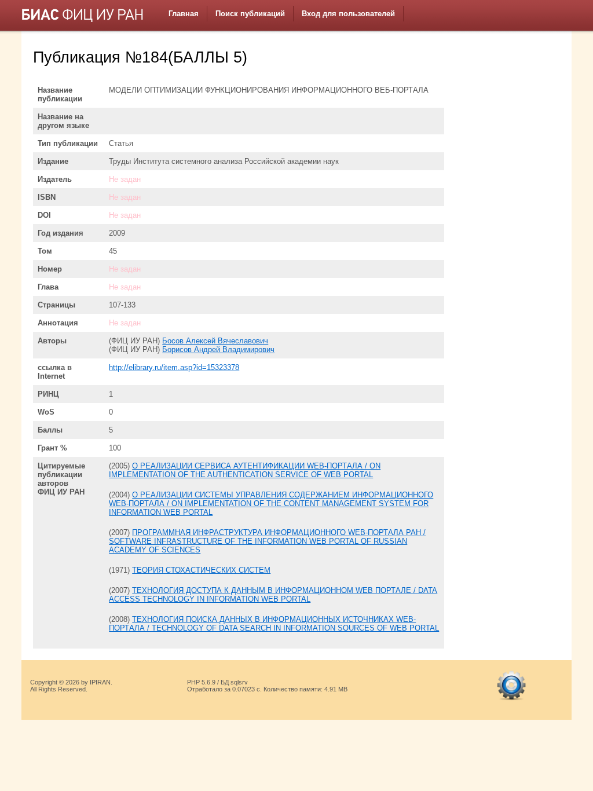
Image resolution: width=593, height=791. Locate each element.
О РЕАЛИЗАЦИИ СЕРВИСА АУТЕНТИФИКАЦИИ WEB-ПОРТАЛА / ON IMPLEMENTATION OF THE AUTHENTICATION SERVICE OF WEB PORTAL (244, 470)
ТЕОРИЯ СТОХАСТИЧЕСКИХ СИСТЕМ (201, 570)
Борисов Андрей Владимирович (218, 349)
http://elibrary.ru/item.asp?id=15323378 (174, 367)
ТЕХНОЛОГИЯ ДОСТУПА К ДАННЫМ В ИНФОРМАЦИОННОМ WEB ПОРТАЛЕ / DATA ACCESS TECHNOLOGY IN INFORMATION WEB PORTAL (273, 594)
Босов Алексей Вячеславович (215, 340)
